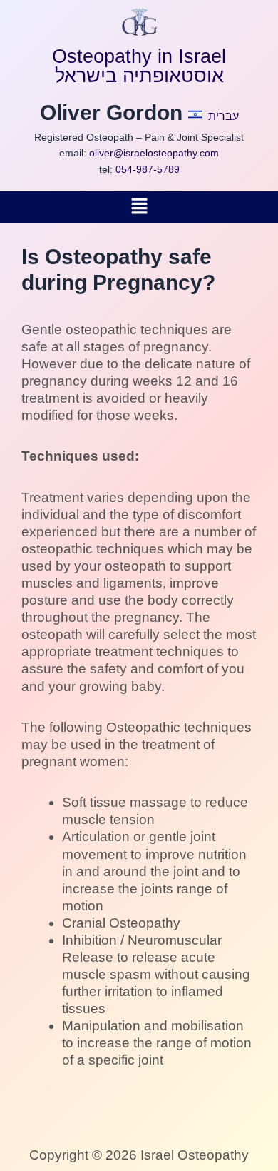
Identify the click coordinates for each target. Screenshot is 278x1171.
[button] (139, 206)
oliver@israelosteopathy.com (154, 153)
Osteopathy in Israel (139, 56)
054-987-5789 (147, 169)
